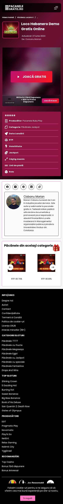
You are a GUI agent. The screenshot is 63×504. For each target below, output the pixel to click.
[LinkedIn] (31, 187)
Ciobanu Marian (33, 39)
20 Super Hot (16, 273)
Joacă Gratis (34, 77)
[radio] (6, 115)
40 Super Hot (46, 273)
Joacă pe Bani (50, 100)
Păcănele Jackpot (30, 127)
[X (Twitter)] (15, 187)
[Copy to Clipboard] (39, 187)
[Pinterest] (23, 187)
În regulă (27, 498)
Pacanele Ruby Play (32, 120)
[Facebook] (7, 187)
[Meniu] (56, 8)
